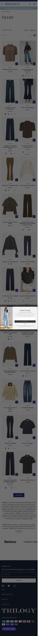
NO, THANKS (25, 323)
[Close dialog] (36, 307)
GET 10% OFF (24, 321)
